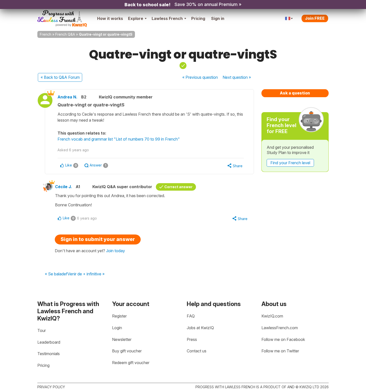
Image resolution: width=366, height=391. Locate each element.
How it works (110, 18)
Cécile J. (63, 186)
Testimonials (48, 353)
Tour (41, 330)
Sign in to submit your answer (98, 239)
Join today (115, 250)
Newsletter (121, 339)
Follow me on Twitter (280, 350)
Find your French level (290, 162)
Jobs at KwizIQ (200, 327)
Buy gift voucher (127, 350)
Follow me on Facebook (283, 339)
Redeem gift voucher (130, 362)
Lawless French (167, 18)
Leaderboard (48, 342)
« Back (60, 77)
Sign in (217, 18)
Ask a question (295, 92)
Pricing (198, 18)
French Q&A (65, 34)
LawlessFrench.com (279, 327)
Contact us (196, 350)
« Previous (200, 77)
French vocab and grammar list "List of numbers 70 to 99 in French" (119, 139)
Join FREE (315, 18)
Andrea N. (67, 96)
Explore (135, 18)
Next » (237, 77)
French (45, 34)
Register (119, 315)
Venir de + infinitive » (86, 274)
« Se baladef (56, 274)
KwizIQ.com (272, 315)
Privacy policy (51, 387)
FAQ (191, 315)
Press (192, 339)
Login (117, 327)
